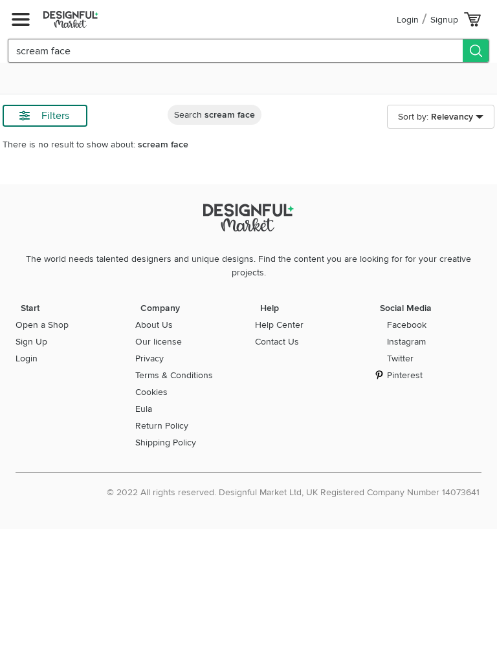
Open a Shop (42, 324)
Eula (143, 408)
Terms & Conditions (174, 375)
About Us (154, 324)
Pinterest (405, 375)
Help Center (279, 324)
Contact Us (277, 341)
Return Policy (161, 425)
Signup (444, 19)
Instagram (406, 341)
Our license (158, 341)
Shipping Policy (165, 442)
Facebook (406, 324)
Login (408, 19)
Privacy (149, 358)
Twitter (400, 358)
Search (214, 114)
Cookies (151, 392)
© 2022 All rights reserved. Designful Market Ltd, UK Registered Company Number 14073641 (293, 492)
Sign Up (31, 341)
